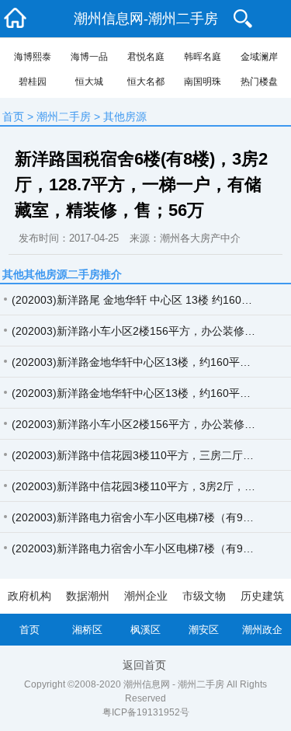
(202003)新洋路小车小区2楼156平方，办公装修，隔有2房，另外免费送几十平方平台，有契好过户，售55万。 (140, 424)
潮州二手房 (63, 116)
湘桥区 (87, 629)
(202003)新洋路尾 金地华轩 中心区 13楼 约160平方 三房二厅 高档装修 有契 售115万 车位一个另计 (140, 300)
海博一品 (89, 56)
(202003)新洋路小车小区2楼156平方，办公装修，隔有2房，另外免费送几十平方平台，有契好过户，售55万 (140, 331)
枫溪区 (145, 629)
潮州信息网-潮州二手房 (146, 18)
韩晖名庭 (202, 56)
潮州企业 (146, 596)
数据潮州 (87, 596)
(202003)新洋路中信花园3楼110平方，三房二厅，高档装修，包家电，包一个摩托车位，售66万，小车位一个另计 (140, 455)
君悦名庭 (146, 56)
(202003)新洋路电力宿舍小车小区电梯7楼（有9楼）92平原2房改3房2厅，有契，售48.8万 (140, 548)
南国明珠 (202, 81)
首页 (13, 116)
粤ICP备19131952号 (145, 712)
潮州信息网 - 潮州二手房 (173, 684)
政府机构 (29, 596)
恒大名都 (146, 81)
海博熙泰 (32, 56)
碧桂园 (33, 81)
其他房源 (125, 116)
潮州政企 (262, 629)
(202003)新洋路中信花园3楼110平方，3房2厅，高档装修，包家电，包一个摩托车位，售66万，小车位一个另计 (140, 486)
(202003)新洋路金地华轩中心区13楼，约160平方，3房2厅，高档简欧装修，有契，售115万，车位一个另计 (140, 393)
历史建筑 (262, 596)
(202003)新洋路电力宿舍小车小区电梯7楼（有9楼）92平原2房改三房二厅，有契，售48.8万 (140, 517)
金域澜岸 (259, 56)
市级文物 (204, 596)
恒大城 (89, 81)
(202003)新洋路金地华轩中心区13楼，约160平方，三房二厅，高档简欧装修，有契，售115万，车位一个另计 (140, 362)
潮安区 (204, 629)
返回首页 (144, 665)
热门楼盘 (259, 81)
